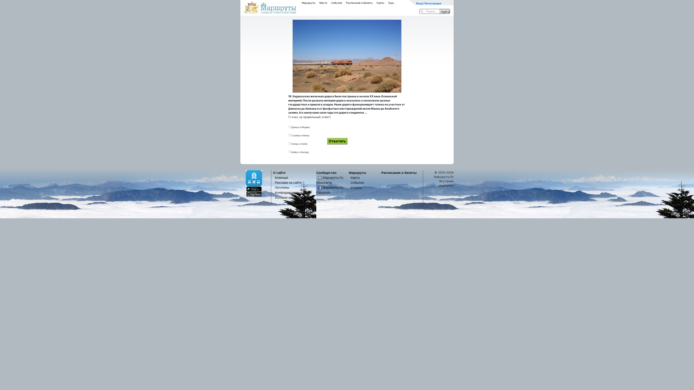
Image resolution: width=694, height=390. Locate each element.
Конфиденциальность (291, 192)
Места (323, 2)
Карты (380, 2)
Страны (356, 187)
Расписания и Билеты (359, 2)
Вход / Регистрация (428, 3)
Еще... (392, 2)
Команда (281, 177)
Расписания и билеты (399, 173)
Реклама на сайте (288, 183)
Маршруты (308, 2)
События (336, 2)
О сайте (279, 173)
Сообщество (326, 173)
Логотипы (282, 187)
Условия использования (293, 198)
